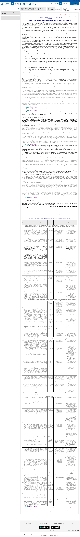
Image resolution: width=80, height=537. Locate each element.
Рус (55, 3)
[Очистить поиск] (18, 8)
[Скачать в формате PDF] (32, 3)
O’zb (63, 3)
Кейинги (27, 89)
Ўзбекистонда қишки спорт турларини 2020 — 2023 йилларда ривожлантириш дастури (9, 18)
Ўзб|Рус (67, 3)
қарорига (71, 215)
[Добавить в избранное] (15, 3)
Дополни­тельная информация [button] (66, 9)
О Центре (28, 523)
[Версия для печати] (35, 3)
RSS (73, 523)
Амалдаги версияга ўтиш (72, 16)
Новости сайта (43, 523)
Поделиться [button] (76, 9)
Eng (58, 3)
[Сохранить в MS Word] (29, 3)
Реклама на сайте (59, 523)
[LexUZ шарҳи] (21, 3)
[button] (10, 13)
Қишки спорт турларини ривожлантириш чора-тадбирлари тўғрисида (9, 12)
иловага (34, 53)
